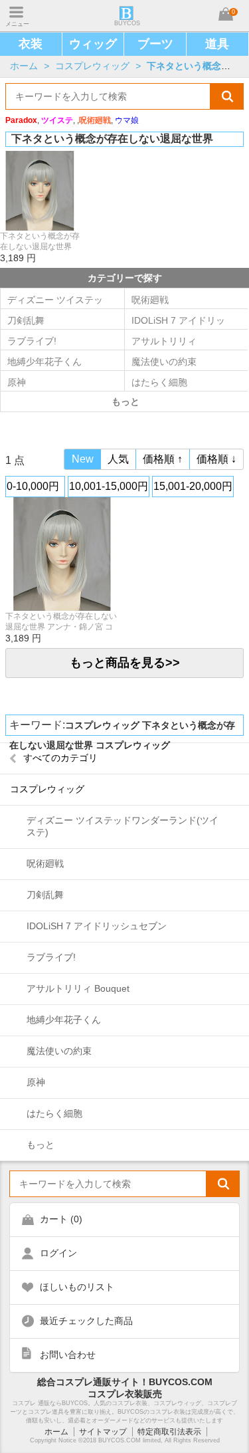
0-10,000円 (33, 486)
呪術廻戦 (45, 863)
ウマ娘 (127, 120)
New (83, 459)
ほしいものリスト (77, 1287)
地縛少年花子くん (44, 361)
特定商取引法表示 (169, 1431)
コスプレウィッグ (92, 65)
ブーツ (155, 44)
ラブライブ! (31, 341)
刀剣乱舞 (25, 320)
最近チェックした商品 (86, 1320)
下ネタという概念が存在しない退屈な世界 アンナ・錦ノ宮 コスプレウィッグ (40, 241)
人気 (118, 459)
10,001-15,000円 (108, 486)
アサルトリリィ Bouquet (78, 988)
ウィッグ (93, 44)
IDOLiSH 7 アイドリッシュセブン (97, 926)
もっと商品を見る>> (125, 662)
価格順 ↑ (163, 459)
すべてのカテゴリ (60, 757)
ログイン (58, 1253)
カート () (61, 1219)
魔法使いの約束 (59, 1051)
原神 (16, 382)
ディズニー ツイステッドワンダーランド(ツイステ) (55, 302)
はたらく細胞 (54, 1113)
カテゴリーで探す (125, 278)
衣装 (30, 44)
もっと (40, 1144)
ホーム (24, 65)
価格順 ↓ (216, 459)
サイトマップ (103, 1431)
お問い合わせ (68, 1354)
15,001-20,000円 (192, 486)
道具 (217, 44)
